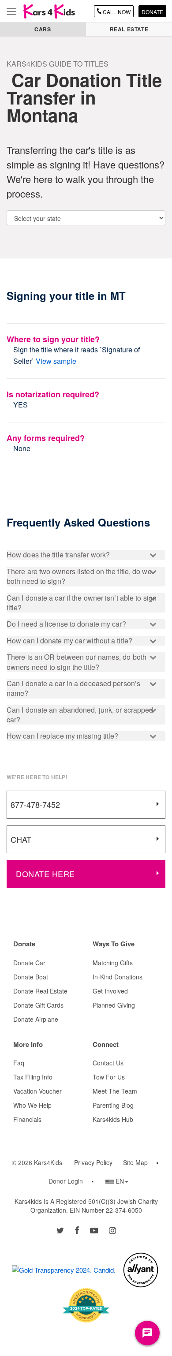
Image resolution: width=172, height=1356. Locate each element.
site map (135, 1162)
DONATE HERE (45, 873)
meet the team (115, 1091)
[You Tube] (94, 1229)
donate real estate (40, 990)
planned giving (114, 1005)
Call (116, 11)
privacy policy (93, 1162)
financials (27, 1119)
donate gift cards (38, 1005)
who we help (32, 1105)
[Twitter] (60, 1229)
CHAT (21, 839)
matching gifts (113, 962)
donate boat (30, 976)
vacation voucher (37, 1091)
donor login (66, 1181)
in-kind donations (117, 976)
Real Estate (129, 29)
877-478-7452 (35, 804)
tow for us (109, 1076)
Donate (152, 11)
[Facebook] (77, 1229)
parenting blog (113, 1105)
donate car (29, 962)
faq (18, 1062)
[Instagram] (112, 1229)
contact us (108, 1062)
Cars (42, 29)
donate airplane (35, 1019)
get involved (110, 990)
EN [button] (116, 1181)
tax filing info (32, 1076)
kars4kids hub (113, 1119)
